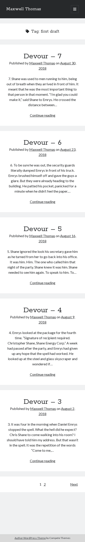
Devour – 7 (42, 56)
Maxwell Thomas (23, 9)
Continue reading (42, 115)
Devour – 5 (43, 229)
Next (74, 484)
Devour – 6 (42, 142)
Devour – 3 (43, 401)
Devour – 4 (42, 310)
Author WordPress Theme (30, 538)
